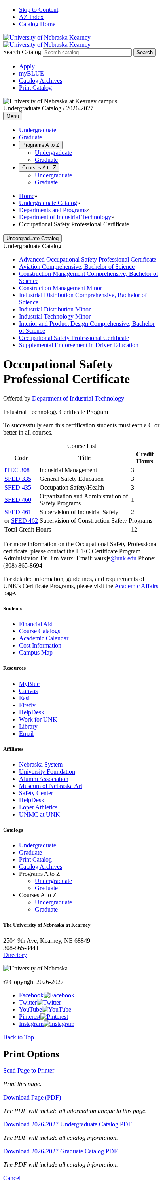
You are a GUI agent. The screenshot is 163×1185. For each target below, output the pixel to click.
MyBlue (29, 683)
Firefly (27, 705)
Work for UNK (38, 719)
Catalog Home (37, 24)
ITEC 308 (17, 470)
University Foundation (47, 771)
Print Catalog (35, 87)
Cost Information (40, 645)
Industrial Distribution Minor (55, 309)
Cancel (12, 1178)
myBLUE (31, 73)
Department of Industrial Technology (65, 217)
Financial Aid (36, 624)
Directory (15, 954)
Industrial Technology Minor (55, 316)
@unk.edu (123, 558)
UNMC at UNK (39, 814)
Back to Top (18, 1037)
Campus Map (36, 652)
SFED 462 (24, 520)
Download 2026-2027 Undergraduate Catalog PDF (67, 1124)
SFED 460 (17, 499)
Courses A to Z (39, 168)
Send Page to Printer (28, 1070)
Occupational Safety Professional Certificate (74, 337)
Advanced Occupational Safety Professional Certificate (87, 259)
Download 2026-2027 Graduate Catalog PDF (60, 1151)
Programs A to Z (40, 145)
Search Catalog (22, 52)
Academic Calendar (43, 638)
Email (26, 733)
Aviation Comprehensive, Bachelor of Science (77, 266)
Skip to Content (38, 9)
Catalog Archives (40, 80)
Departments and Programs (53, 210)
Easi (24, 698)
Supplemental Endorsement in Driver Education (78, 345)
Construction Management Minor (60, 288)
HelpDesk (31, 712)
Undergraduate (37, 130)
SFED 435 (17, 487)
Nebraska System (41, 764)
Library (28, 726)
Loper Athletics (38, 807)
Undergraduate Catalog (48, 202)
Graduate (30, 137)
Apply (27, 66)
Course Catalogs (39, 631)
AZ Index (31, 16)
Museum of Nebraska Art (50, 785)
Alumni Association (43, 778)
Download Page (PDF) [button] (32, 1097)
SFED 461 (17, 512)
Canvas (28, 690)
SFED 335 (17, 478)
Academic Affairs (136, 586)
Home (26, 195)
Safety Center (36, 793)
